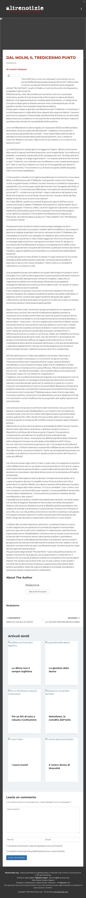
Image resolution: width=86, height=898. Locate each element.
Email (48, 839)
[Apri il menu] (81, 9)
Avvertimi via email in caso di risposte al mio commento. (36, 846)
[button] (84, 2)
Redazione (12, 63)
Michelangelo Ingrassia (59, 772)
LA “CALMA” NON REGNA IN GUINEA (62, 620)
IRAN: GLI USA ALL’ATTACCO (19, 620)
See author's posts (38, 591)
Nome (10, 839)
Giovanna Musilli (20, 676)
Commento (13, 809)
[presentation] (24, 652)
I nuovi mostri (20, 765)
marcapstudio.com (61, 892)
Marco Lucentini (20, 724)
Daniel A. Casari (57, 724)
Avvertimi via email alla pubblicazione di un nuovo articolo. (37, 851)
